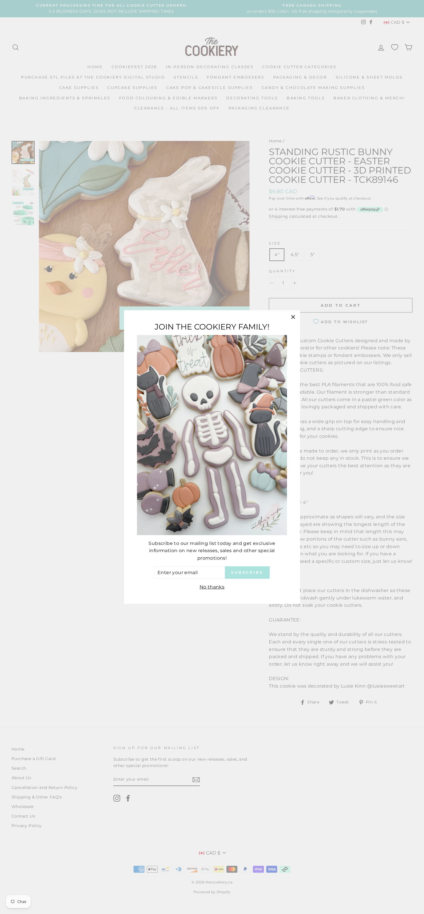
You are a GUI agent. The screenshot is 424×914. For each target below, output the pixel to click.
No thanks (212, 587)
